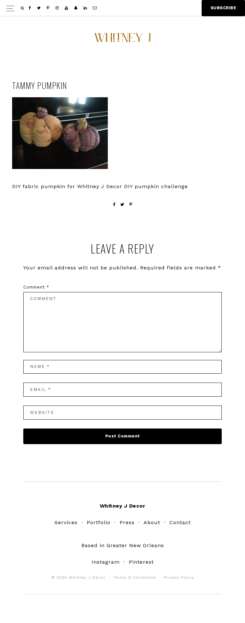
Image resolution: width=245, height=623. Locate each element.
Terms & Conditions (134, 577)
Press (127, 522)
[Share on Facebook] (114, 204)
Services (66, 522)
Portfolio (98, 522)
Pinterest (141, 562)
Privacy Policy (179, 577)
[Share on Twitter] (122, 204)
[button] (122, 8)
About (152, 522)
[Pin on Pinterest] (130, 204)
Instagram (106, 562)
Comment (36, 287)
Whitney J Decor (122, 40)
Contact (180, 522)
